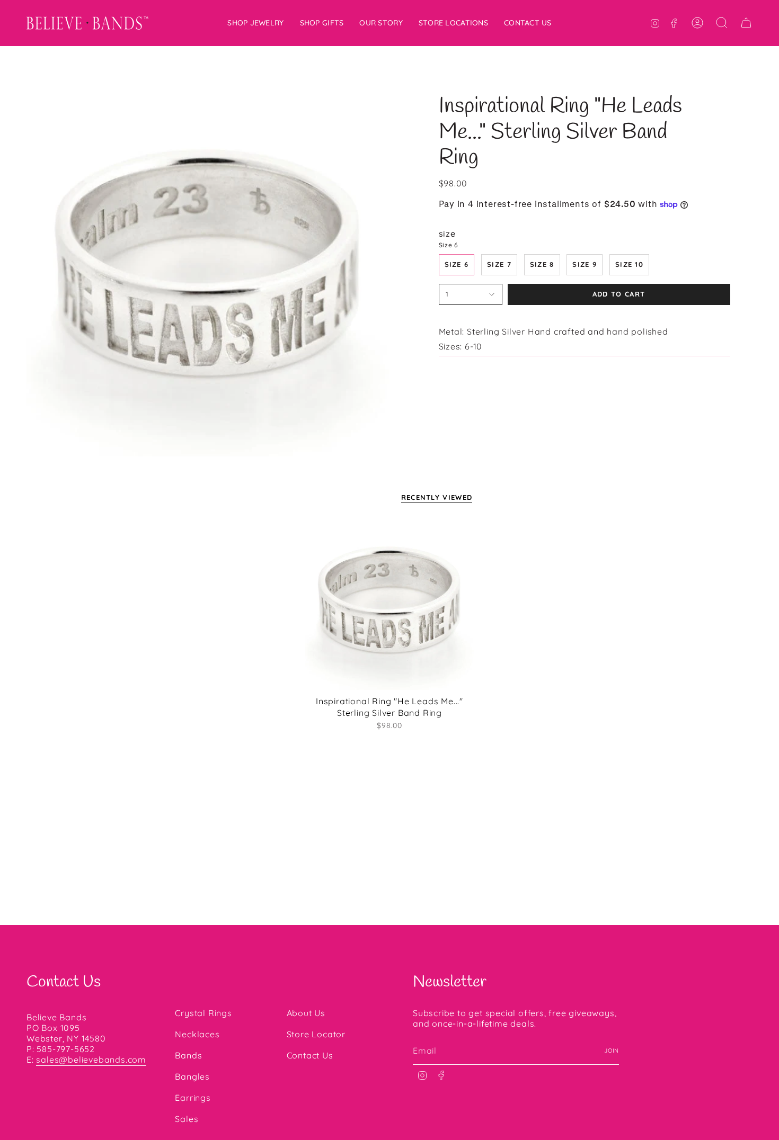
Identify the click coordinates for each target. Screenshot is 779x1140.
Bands (188, 1055)
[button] (255, 23)
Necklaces (197, 1034)
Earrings (192, 1097)
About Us (306, 1013)
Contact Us (310, 1055)
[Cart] (746, 23)
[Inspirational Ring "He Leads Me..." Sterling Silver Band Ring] (389, 605)
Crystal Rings (203, 1013)
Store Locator (316, 1034)
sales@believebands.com (91, 1059)
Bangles (192, 1076)
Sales (186, 1119)
